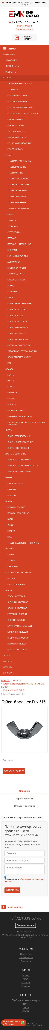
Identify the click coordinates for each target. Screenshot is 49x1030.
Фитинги (9, 214)
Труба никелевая (16, 596)
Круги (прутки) (15, 483)
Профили (9, 549)
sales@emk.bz (24, 25)
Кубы (9, 537)
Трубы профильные (17, 190)
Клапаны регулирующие (19, 107)
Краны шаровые (15, 119)
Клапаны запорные (17, 95)
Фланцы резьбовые (17, 333)
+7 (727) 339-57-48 (26, 22)
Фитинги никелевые (17, 602)
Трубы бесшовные (16, 167)
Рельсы (11, 578)
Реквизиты (10, 72)
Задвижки (12, 89)
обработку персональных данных (24, 880)
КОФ (9, 363)
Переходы (12, 238)
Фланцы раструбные (17, 327)
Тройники (12, 226)
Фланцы (9, 297)
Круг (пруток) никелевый (20, 626)
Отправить (12, 890)
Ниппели (12, 250)
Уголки (11, 560)
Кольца (11, 531)
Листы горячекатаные (18, 436)
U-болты (11, 404)
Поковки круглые (16, 507)
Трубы (8, 155)
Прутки (9, 477)
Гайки (10, 386)
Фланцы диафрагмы (17, 339)
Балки (10, 554)
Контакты (8, 673)
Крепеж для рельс (16, 584)
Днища (11, 285)
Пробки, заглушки (16, 268)
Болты (10, 374)
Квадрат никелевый (17, 632)
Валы (10, 519)
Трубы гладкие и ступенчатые (23, 543)
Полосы (11, 495)
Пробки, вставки (15, 410)
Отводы (11, 220)
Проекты (7, 661)
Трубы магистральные (19, 161)
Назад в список (15, 906)
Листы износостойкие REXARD (23, 465)
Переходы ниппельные (19, 244)
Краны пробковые (16, 125)
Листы (8, 430)
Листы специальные (15, 454)
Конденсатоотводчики (19, 143)
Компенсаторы (15, 149)
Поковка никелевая (17, 643)
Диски (10, 525)
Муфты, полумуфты (17, 256)
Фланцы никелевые (17, 608)
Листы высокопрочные (19, 471)
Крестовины (13, 232)
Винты (10, 380)
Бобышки (12, 291)
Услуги (6, 655)
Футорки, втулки (15, 273)
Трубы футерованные (18, 208)
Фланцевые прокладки (19, 357)
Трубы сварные (15, 172)
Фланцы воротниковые (19, 303)
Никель (8, 590)
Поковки (9, 501)
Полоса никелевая (17, 649)
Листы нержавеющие (18, 448)
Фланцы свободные (17, 321)
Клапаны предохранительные (22, 113)
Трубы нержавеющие (18, 178)
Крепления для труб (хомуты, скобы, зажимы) (26, 423)
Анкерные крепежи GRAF (19, 416)
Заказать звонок (24, 29)
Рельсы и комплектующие (18, 572)
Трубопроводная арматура (18, 83)
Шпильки (12, 392)
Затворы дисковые (17, 131)
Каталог (7, 78)
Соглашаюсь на (24, 880)
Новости (7, 667)
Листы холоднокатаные (20, 442)
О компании (9, 54)
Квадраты (12, 489)
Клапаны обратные (17, 101)
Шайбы (10, 398)
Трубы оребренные (16, 202)
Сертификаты (12, 66)
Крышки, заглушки (16, 279)
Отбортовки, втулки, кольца (22, 351)
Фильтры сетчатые (17, 137)
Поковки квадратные (18, 513)
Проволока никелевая (18, 637)
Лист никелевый (16, 620)
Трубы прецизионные (18, 184)
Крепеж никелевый (17, 614)
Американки (13, 262)
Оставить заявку (27, 37)
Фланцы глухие (15, 315)
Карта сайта (37, 1025)
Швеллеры (12, 566)
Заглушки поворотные (19, 345)
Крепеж (9, 369)
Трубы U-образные (16, 196)
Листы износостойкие (19, 459)
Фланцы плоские (16, 309)
